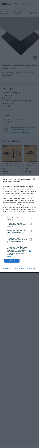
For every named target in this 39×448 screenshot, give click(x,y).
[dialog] (19, 224)
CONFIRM (12, 260)
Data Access (19, 268)
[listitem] (19, 218)
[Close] (35, 180)
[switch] (30, 224)
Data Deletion (7, 268)
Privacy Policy (32, 268)
